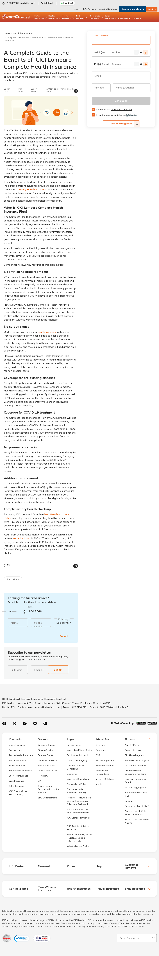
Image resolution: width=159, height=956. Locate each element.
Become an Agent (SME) (137, 806)
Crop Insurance (16, 780)
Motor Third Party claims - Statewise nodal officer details (79, 837)
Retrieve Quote (45, 755)
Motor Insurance (39, 17)
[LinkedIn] (45, 723)
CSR (98, 755)
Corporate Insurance (95, 17)
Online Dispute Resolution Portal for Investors (48, 789)
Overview (100, 745)
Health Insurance (53, 17)
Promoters (101, 750)
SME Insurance (81, 17)
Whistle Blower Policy (78, 846)
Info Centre (88, 9)
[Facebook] (4, 723)
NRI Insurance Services (20, 770)
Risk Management (105, 760)
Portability (43, 775)
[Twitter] (25, 723)
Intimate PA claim (46, 765)
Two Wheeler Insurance (21, 755)
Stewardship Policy (76, 784)
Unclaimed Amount (47, 760)
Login (151, 9)
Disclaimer (72, 773)
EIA (39, 780)
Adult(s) (108, 52)
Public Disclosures (105, 765)
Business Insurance (18, 775)
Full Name (16, 669)
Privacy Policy (74, 745)
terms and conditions (121, 109)
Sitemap (129, 801)
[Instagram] (14, 723)
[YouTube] (35, 723)
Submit (63, 636)
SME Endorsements (47, 797)
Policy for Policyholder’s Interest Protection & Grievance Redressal (79, 801)
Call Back (48, 3)
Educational (13, 579)
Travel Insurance (67, 17)
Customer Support (47, 745)
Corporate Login (133, 750)
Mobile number (38, 624)
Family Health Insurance (32, 189)
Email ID (38, 669)
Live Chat (68, 3)
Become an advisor (131, 9)
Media (99, 784)
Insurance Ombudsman (78, 779)
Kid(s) (107, 64)
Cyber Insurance (17, 786)
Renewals (123, 18)
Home (8, 33)
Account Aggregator (135, 787)
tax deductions (20, 538)
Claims (135, 18)
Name (14, 622)
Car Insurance (16, 750)
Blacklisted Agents (134, 755)
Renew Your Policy (47, 770)
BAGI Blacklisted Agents (137, 760)
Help (76, 9)
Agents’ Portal (132, 745)
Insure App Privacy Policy (79, 750)
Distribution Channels (135, 765)
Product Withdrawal (77, 755)
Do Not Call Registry (77, 760)
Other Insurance (109, 17)
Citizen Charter (45, 750)
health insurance (47, 331)
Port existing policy (121, 123)
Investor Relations (108, 9)
